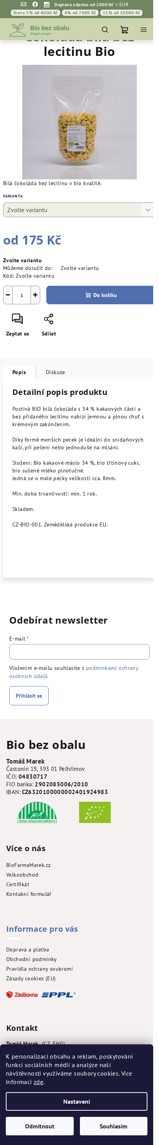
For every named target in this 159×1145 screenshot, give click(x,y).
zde (38, 1082)
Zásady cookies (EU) (31, 978)
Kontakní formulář (29, 893)
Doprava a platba (27, 949)
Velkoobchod (22, 874)
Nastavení (76, 1101)
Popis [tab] (19, 372)
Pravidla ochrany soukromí (39, 968)
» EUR (122, 4)
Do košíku (105, 295)
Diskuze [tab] (55, 372)
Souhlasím (113, 1126)
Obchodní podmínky (31, 959)
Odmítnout (39, 1126)
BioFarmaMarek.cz (28, 865)
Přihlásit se (29, 695)
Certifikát (17, 884)
